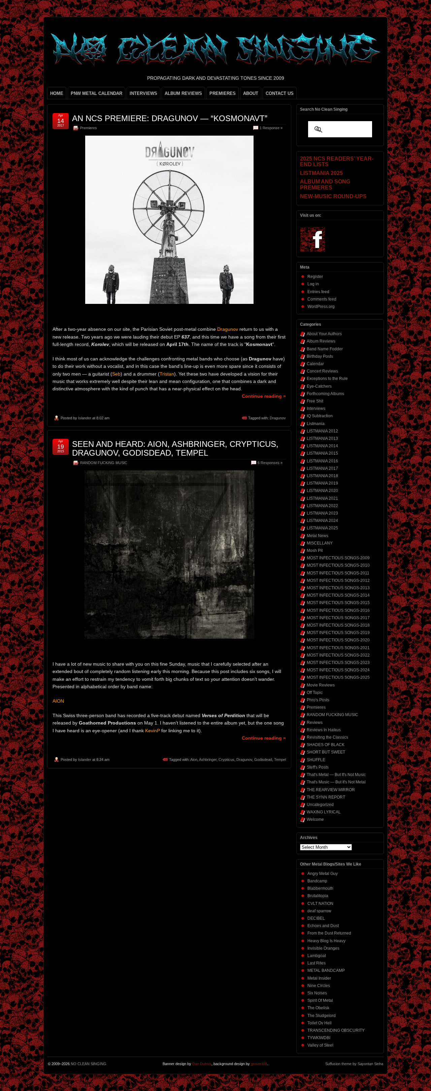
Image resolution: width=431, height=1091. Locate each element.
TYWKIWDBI (318, 1037)
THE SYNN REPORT (326, 797)
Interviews (316, 408)
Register (315, 276)
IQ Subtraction (320, 416)
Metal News (317, 535)
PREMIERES (222, 93)
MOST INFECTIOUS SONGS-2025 (338, 677)
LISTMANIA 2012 (322, 431)
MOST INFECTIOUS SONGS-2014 (338, 595)
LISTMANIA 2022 (322, 505)
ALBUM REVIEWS (183, 93)
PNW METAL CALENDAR (96, 93)
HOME (56, 93)
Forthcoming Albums (325, 393)
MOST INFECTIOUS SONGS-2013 (338, 588)
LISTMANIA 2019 (322, 483)
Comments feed (321, 299)
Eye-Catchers (319, 386)
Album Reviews (321, 341)
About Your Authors (324, 333)
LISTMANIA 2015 (322, 453)
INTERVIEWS (143, 93)
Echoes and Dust (323, 925)
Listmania (316, 423)
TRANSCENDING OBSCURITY (336, 1030)
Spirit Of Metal (320, 1000)
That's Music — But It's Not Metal (336, 782)
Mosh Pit (315, 550)
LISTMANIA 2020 (322, 490)
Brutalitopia (317, 895)
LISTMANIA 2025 (322, 528)
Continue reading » (264, 396)
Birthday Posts (320, 356)
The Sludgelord (321, 1015)
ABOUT (250, 93)
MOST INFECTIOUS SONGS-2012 (338, 580)
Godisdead (263, 760)
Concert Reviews (322, 371)
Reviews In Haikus (324, 730)
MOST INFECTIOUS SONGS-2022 (338, 655)
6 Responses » (270, 463)
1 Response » (271, 128)
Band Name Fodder (325, 349)
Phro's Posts (318, 700)
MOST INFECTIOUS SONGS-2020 (338, 640)
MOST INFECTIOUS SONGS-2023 (338, 662)
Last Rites (316, 963)
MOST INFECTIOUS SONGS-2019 (338, 632)
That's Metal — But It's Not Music (336, 774)
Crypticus (226, 760)
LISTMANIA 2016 (322, 461)
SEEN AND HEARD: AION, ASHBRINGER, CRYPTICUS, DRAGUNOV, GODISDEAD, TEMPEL (175, 448)
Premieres (88, 128)
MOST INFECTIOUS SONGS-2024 (338, 670)
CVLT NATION (320, 903)
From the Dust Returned (329, 933)
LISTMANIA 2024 (322, 520)
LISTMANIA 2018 (322, 475)
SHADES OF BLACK (325, 744)
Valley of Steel (320, 1045)
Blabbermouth (320, 888)
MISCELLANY (320, 543)
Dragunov (278, 418)
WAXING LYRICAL (324, 812)
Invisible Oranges (323, 948)
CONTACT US (280, 93)
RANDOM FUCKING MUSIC (103, 463)
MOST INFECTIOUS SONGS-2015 (338, 602)
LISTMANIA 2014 (322, 446)
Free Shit (315, 401)
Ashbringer (208, 760)
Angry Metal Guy (322, 873)
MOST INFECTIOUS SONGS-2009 (338, 558)
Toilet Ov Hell (319, 1023)
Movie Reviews (321, 685)
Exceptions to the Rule (327, 378)
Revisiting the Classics (327, 737)
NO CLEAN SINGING (88, 1064)
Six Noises (317, 993)
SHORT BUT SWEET (326, 752)
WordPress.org (321, 306)
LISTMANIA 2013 (322, 438)
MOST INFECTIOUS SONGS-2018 (338, 625)
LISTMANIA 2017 (322, 468)
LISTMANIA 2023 (322, 513)
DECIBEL (316, 918)
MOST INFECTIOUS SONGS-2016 (338, 610)
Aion (193, 760)
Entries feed (318, 291)
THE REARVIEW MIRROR (331, 789)
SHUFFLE (316, 760)
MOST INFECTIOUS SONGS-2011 (338, 573)
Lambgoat (316, 955)
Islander (84, 418)
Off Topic (315, 692)
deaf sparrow (319, 911)
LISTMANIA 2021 (322, 498)
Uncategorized (320, 804)
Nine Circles (318, 985)
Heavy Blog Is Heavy (326, 941)
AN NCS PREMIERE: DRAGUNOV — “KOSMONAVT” (169, 118)
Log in (313, 284)
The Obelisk (318, 1008)
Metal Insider (319, 978)
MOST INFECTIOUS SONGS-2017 (338, 617)
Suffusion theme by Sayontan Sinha (354, 1064)
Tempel (280, 760)
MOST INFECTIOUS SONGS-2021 (338, 647)
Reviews (315, 722)
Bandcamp (317, 881)
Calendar (315, 363)
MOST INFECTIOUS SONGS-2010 (338, 565)
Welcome (315, 819)
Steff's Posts (318, 767)
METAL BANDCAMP (326, 970)
